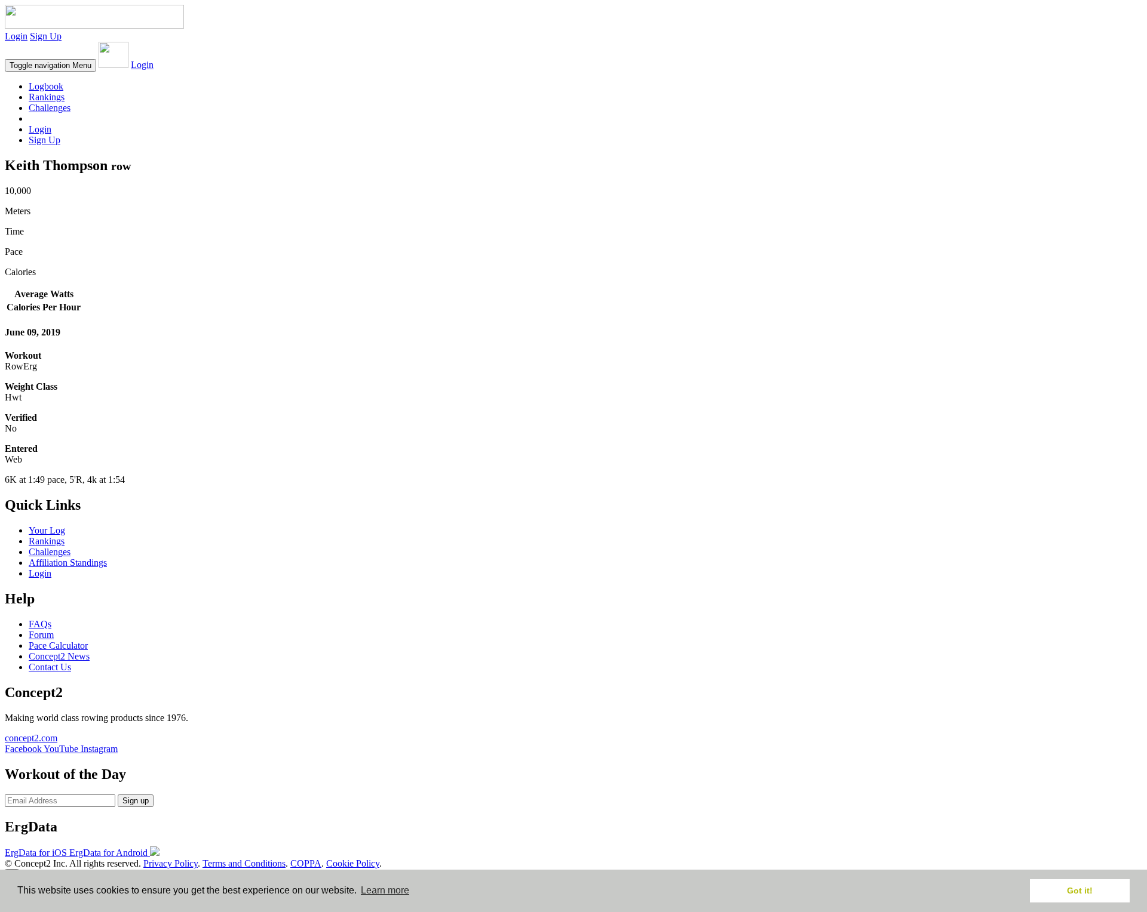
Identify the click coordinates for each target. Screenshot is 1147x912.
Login (16, 36)
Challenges (49, 108)
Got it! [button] (1080, 890)
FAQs (40, 624)
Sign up (135, 800)
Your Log (47, 530)
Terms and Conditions (244, 863)
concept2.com (31, 738)
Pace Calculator (58, 645)
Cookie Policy (352, 863)
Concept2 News (59, 656)
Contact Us (50, 667)
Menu (50, 65)
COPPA (305, 863)
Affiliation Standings (68, 562)
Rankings (47, 97)
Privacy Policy (170, 863)
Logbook (46, 86)
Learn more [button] (385, 890)
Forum (41, 635)
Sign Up (46, 36)
